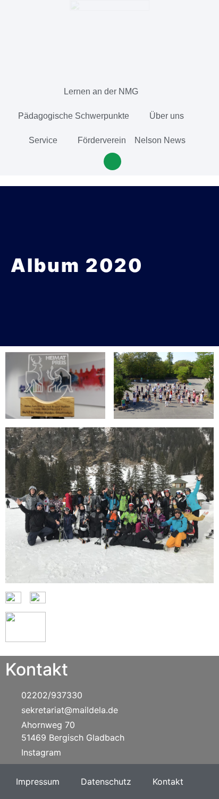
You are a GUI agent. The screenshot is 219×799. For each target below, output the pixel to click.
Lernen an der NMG (101, 91)
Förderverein (102, 140)
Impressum (38, 781)
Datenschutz (106, 781)
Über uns (166, 115)
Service (43, 140)
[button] (112, 161)
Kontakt (168, 781)
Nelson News (160, 140)
